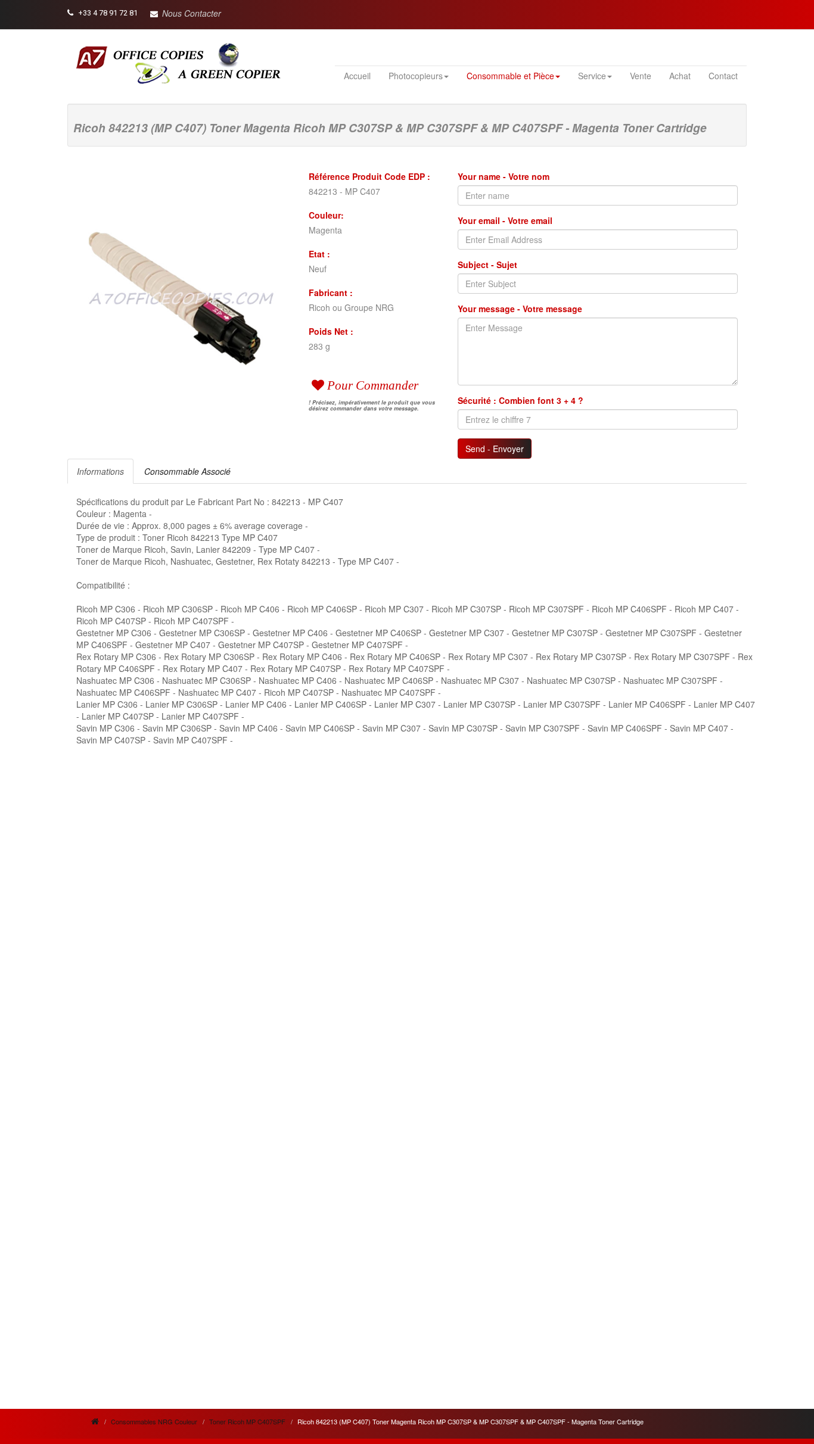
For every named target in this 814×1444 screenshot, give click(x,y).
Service (592, 76)
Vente (640, 76)
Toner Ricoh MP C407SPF (247, 1421)
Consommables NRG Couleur (154, 1421)
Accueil (357, 76)
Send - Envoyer (494, 449)
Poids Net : (331, 331)
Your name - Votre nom (503, 176)
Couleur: (326, 215)
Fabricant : (331, 292)
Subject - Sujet (487, 264)
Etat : (319, 254)
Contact (723, 76)
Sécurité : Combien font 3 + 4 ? (520, 400)
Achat (680, 76)
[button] (185, 13)
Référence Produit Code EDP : (369, 176)
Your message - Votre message (520, 309)
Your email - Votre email (505, 220)
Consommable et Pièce (510, 76)
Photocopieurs (416, 76)
